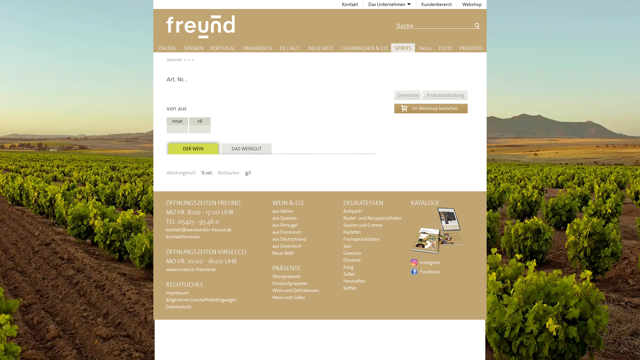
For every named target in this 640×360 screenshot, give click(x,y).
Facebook (430, 272)
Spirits (403, 48)
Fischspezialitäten (361, 239)
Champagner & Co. (364, 48)
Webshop (472, 4)
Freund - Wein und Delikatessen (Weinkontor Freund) (201, 27)
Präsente (471, 48)
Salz (347, 246)
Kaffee (349, 288)
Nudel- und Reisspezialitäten (372, 218)
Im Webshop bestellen (435, 108)
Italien (167, 48)
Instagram (430, 262)
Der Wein (193, 149)
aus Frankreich (287, 232)
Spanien (194, 48)
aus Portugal (285, 225)
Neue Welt (321, 48)
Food (445, 48)
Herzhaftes (354, 281)
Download (431, 95)
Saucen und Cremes (363, 225)
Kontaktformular (183, 237)
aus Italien (282, 211)
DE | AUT (289, 48)
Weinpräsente (286, 276)
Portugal (222, 48)
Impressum (177, 293)
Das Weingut (247, 149)
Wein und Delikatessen (295, 290)
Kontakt (350, 4)
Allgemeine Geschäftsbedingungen (201, 300)
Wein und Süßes (288, 297)
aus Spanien (284, 218)
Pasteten (352, 232)
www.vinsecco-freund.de (191, 269)
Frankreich (257, 48)
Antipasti (352, 211)
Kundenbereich (436, 4)
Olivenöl (352, 260)
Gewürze (352, 253)
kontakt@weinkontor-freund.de (198, 230)
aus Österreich (286, 246)
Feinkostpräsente (289, 283)
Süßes (349, 274)
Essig (348, 267)
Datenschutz (178, 307)
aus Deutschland (289, 239)
